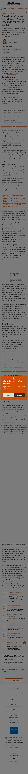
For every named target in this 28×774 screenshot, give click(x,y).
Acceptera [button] (19, 395)
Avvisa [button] (8, 395)
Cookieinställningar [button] (7, 391)
